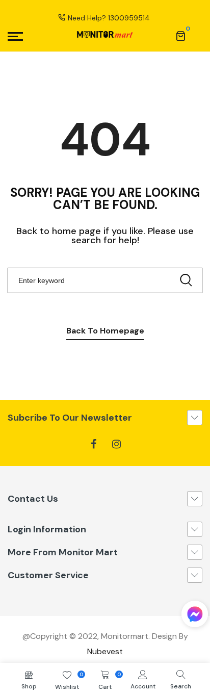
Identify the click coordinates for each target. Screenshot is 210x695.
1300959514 (129, 17)
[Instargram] (116, 444)
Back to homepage (105, 330)
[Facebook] (93, 444)
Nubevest (105, 651)
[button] (194, 616)
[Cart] (180, 36)
